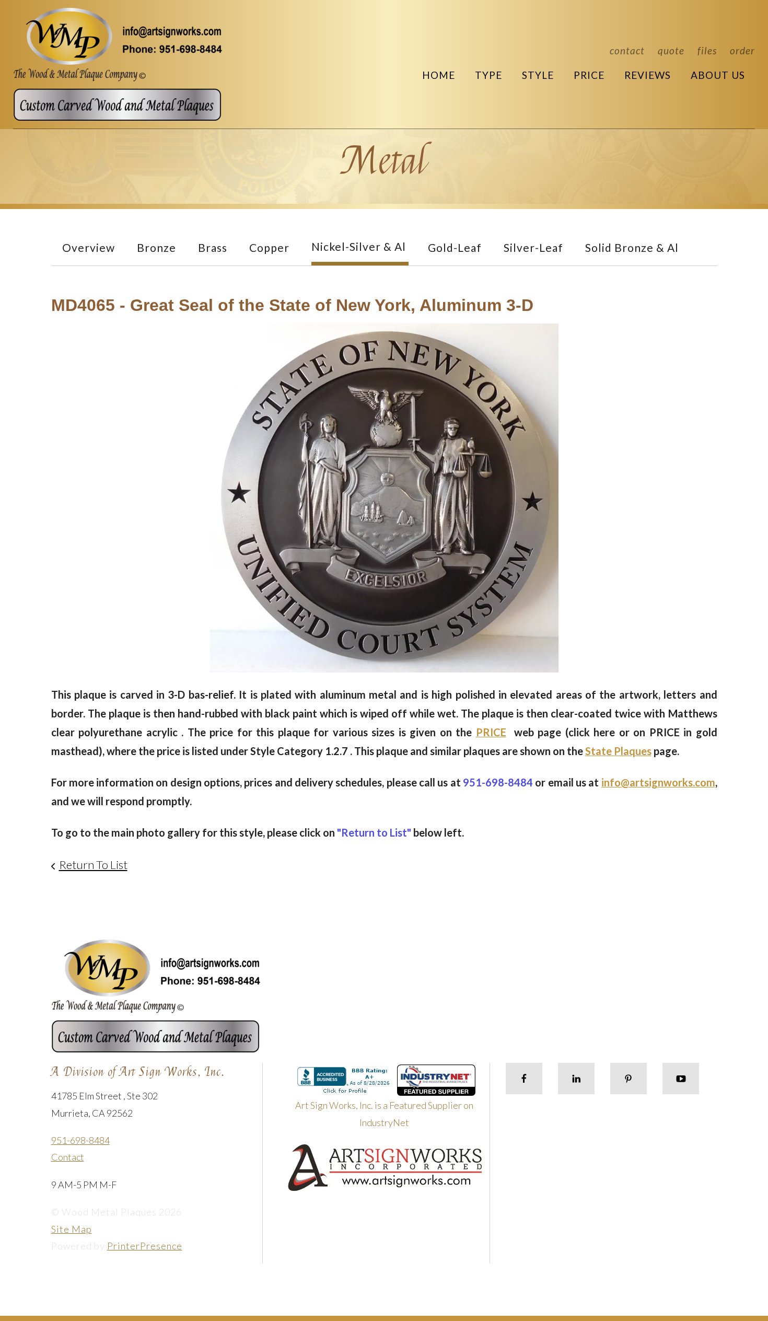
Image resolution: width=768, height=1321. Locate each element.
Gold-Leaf (455, 247)
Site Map (71, 1229)
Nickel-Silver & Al (358, 246)
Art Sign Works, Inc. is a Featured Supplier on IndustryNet (384, 1113)
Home (438, 75)
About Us (718, 75)
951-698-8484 (80, 1140)
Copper (269, 247)
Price (589, 75)
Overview (88, 247)
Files (707, 50)
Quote (671, 50)
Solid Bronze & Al (632, 247)
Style (538, 75)
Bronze (156, 247)
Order (742, 50)
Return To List (93, 865)
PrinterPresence (144, 1246)
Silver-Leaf (533, 247)
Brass (212, 247)
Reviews (647, 75)
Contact (627, 50)
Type (488, 75)
